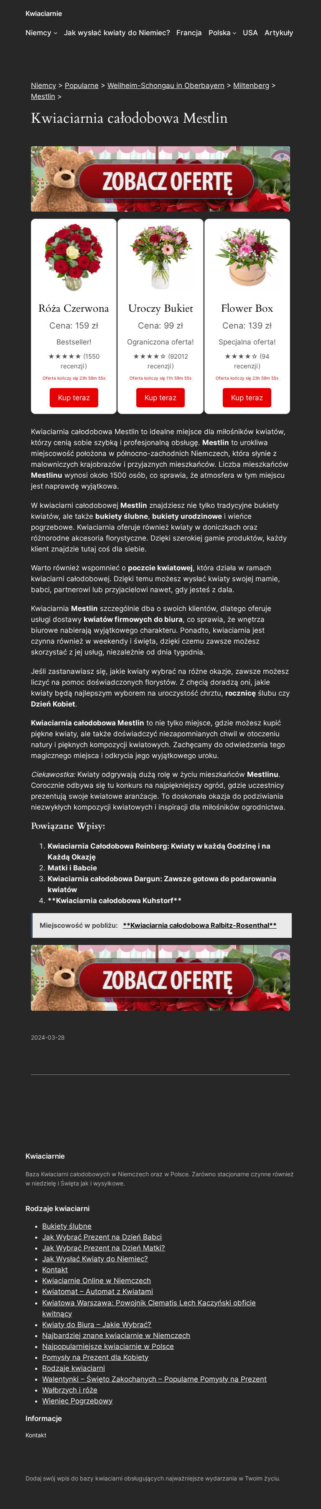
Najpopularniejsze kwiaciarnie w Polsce (108, 1346)
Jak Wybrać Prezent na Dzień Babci (102, 1237)
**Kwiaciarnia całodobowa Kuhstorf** (115, 900)
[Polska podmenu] (234, 33)
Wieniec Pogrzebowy (77, 1401)
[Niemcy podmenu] (56, 33)
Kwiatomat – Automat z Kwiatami (97, 1291)
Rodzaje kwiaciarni (73, 1368)
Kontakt (55, 1270)
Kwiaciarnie (43, 13)
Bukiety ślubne (67, 1226)
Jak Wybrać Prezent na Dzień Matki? (103, 1248)
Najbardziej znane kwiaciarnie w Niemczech (116, 1335)
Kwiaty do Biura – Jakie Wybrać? (96, 1324)
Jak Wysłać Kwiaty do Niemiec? (95, 1259)
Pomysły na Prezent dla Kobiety (95, 1357)
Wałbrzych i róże (69, 1390)
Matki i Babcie (72, 868)
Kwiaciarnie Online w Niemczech (96, 1280)
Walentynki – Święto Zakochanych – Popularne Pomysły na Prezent (154, 1379)
